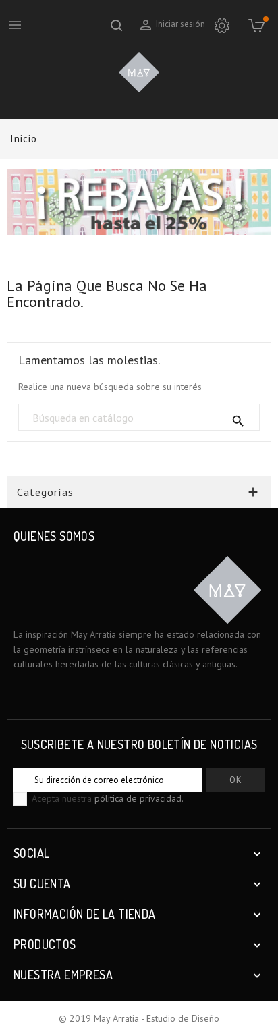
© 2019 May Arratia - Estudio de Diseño (139, 1018)
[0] (256, 24)
